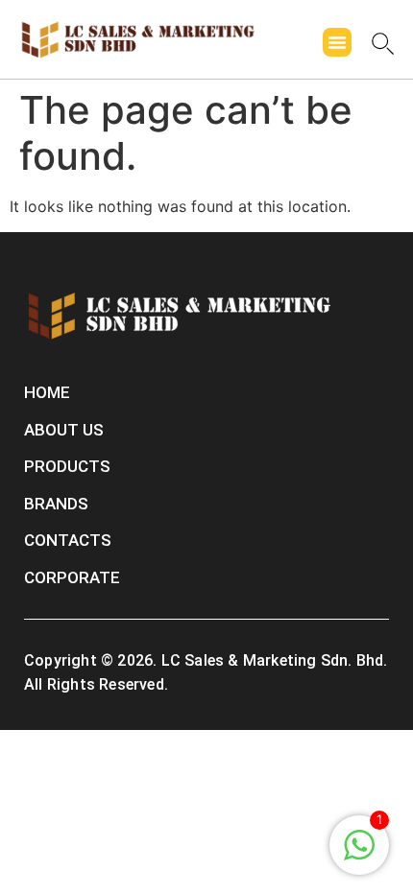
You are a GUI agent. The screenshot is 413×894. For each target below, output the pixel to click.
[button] (337, 42)
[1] (359, 854)
